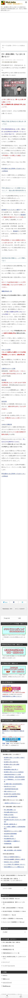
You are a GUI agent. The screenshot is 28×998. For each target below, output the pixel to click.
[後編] (7, 743)
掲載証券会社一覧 (7, 291)
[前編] (3, 743)
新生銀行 (23, 214)
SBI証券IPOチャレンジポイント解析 (13, 831)
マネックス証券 (6, 349)
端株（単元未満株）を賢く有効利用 (12, 850)
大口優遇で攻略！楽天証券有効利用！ (13, 784)
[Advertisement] (14, 27)
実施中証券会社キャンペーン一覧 (11, 953)
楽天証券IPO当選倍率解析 (10, 833)
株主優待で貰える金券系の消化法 (12, 794)
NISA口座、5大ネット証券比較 (11, 862)
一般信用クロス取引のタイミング (12, 803)
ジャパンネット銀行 (13, 209)
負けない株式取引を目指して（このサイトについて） (14, 957)
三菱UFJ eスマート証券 (8, 368)
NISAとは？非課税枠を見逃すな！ (12, 856)
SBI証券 (4, 380)
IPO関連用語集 (7, 843)
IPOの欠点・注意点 (8, 836)
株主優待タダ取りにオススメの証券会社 (14, 772)
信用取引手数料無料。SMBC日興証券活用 (14, 777)
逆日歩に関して (8, 767)
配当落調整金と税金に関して (11, 769)
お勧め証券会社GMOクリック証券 (12, 774)
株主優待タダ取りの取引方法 (11, 762)
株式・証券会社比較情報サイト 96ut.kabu (13, 907)
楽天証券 (4, 401)
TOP (14, 875)
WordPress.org (6, 986)
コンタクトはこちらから (9, 965)
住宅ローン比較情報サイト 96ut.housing (13, 918)
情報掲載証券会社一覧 (8, 949)
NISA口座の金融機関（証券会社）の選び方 (14, 859)
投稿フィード (6, 979)
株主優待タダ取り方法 (8, 946)
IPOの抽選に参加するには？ (11, 812)
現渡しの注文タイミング (10, 791)
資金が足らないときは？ (10, 786)
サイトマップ (6, 962)
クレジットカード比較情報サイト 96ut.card (13, 922)
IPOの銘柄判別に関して (10, 838)
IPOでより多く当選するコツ (11, 817)
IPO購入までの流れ (8, 814)
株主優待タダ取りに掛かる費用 (11, 764)
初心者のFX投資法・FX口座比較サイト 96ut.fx (14, 911)
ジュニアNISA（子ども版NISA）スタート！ (14, 864)
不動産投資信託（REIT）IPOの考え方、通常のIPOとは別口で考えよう (8, 608)
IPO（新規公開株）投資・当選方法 (9, 62)
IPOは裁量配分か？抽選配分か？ (12, 841)
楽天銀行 (4, 209)
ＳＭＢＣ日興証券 (7, 424)
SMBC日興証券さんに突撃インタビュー (12, 696)
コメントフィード (7, 982)
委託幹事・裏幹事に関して (10, 824)
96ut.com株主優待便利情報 (10, 796)
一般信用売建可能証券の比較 (11, 789)
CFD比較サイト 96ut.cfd (9, 915)
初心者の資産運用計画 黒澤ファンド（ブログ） (14, 903)
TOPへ (21, 996)
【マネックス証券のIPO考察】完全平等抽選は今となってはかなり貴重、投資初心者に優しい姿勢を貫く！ (21, 608)
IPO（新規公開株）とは (10, 809)
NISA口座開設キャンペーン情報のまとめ (14, 866)
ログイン (5, 975)
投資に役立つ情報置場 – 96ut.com (11, 898)
